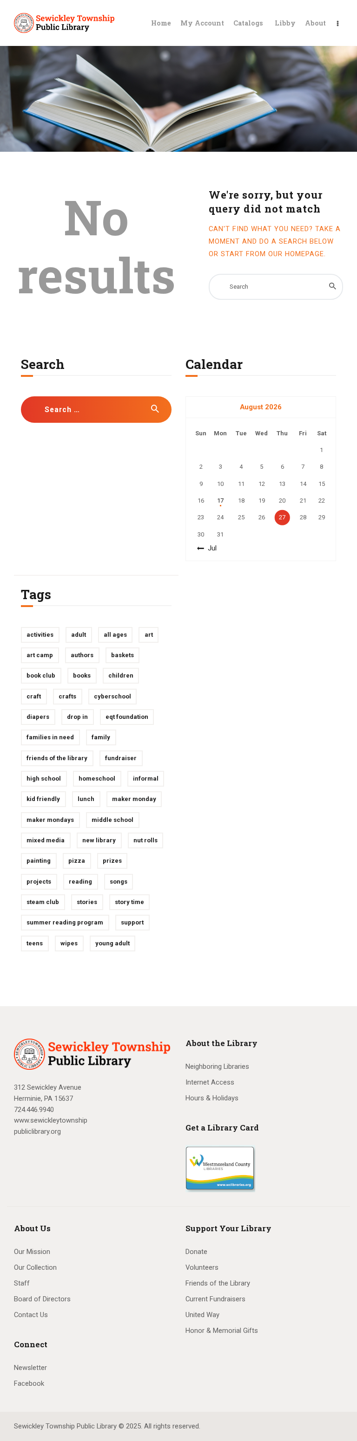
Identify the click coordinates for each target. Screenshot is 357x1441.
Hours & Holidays (211, 1098)
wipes (69, 943)
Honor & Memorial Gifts (221, 1330)
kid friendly (43, 798)
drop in (77, 716)
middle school (112, 819)
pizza (76, 860)
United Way (202, 1315)
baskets (122, 655)
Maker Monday (134, 798)
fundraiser (121, 758)
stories (87, 901)
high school (43, 778)
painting (38, 860)
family (101, 737)
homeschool (97, 778)
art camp (39, 655)
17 (220, 500)
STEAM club (42, 901)
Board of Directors (42, 1299)
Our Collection (35, 1267)
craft (33, 696)
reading (80, 881)
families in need (50, 737)
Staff (22, 1283)
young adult (112, 943)
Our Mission (32, 1251)
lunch (86, 798)
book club (40, 675)
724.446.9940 (34, 1109)
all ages (115, 634)
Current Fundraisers (215, 1299)
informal (146, 778)
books (82, 675)
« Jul (210, 548)
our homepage (296, 254)
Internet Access (209, 1082)
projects (38, 881)
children (120, 675)
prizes (112, 860)
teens (34, 943)
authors (82, 655)
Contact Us (31, 1315)
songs (118, 881)
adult (78, 634)
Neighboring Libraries (217, 1066)
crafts (67, 696)
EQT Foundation (127, 716)
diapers (37, 716)
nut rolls (145, 840)
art (149, 634)
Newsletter (30, 1367)
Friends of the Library (56, 758)
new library (99, 840)
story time (129, 901)
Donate (196, 1251)
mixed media (45, 840)
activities (39, 634)
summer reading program (64, 922)
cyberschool (112, 696)
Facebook (29, 1383)
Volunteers (201, 1267)
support (132, 922)
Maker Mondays (50, 819)
